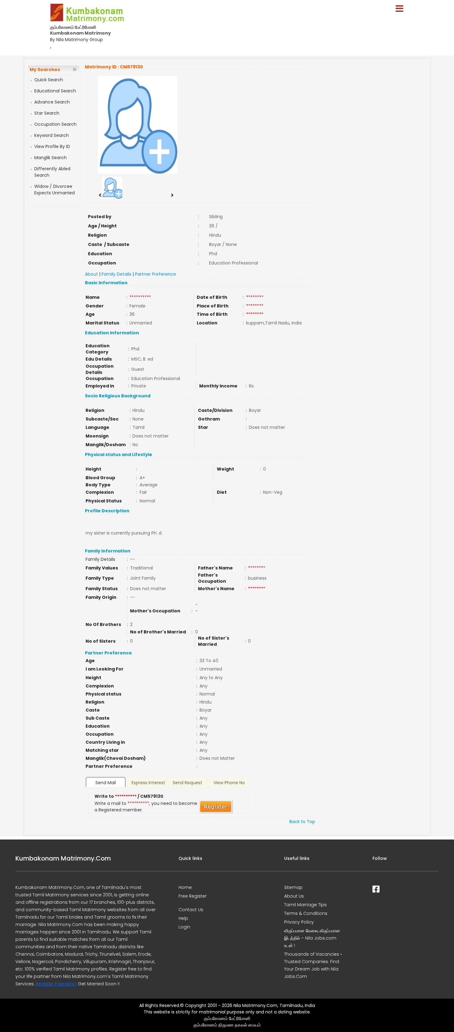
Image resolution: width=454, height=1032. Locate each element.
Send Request (187, 783)
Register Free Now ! (56, 984)
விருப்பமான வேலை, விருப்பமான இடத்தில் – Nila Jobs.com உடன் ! (312, 938)
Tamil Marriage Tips (305, 905)
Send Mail (105, 783)
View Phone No (229, 783)
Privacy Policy (299, 922)
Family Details (116, 274)
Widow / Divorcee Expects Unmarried (54, 189)
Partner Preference (155, 274)
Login (184, 927)
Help (183, 918)
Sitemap (293, 887)
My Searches (45, 69)
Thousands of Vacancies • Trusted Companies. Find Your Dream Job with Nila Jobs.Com (313, 965)
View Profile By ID (52, 146)
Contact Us (191, 910)
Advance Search (52, 102)
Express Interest (148, 783)
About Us (294, 896)
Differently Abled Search (52, 172)
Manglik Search (50, 157)
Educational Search (55, 91)
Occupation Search (55, 124)
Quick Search (48, 80)
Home (185, 887)
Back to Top (302, 821)
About (91, 274)
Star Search (46, 113)
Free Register (193, 896)
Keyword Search (51, 135)
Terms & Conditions (305, 913)
